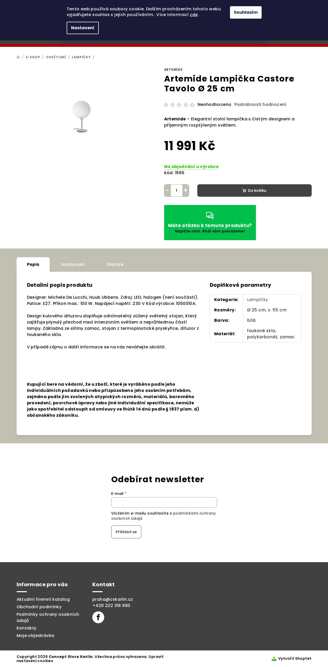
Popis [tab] (33, 264)
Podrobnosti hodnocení (260, 104)
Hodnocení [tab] (73, 264)
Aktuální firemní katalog (43, 599)
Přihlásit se (126, 531)
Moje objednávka (35, 636)
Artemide (173, 69)
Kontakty (27, 628)
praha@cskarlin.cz (112, 599)
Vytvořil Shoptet (294, 658)
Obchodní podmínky (39, 607)
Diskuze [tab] (115, 264)
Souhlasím (246, 12)
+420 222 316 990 (111, 606)
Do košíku (257, 190)
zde (194, 15)
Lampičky (257, 300)
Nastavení (82, 28)
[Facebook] (98, 617)
